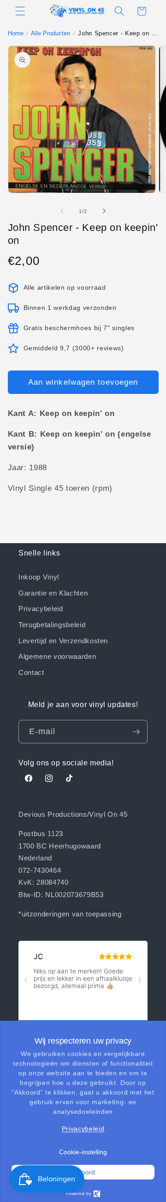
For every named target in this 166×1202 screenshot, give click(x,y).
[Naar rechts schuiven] (104, 211)
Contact (31, 672)
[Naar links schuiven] (62, 211)
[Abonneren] (136, 732)
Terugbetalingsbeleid (51, 624)
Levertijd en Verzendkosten (63, 640)
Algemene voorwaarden (57, 656)
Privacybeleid (40, 608)
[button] (20, 11)
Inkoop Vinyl (38, 576)
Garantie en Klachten (53, 592)
